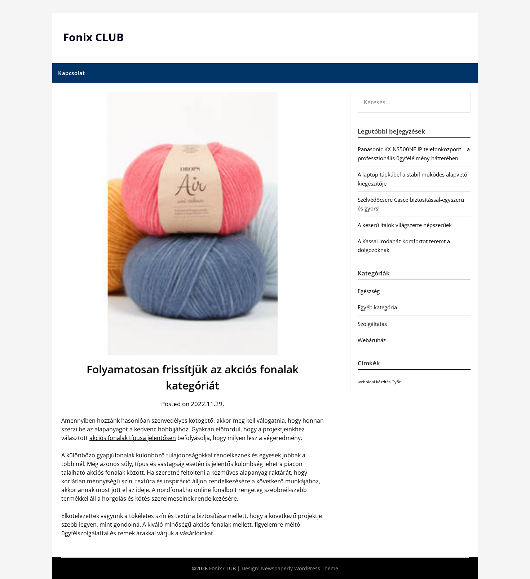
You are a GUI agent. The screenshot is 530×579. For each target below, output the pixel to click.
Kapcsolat (71, 73)
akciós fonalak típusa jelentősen (132, 438)
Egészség (369, 291)
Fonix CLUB (93, 37)
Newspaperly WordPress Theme (299, 568)
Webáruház (372, 340)
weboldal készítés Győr (379, 381)
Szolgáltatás (372, 323)
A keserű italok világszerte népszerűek (405, 224)
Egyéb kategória (377, 307)
